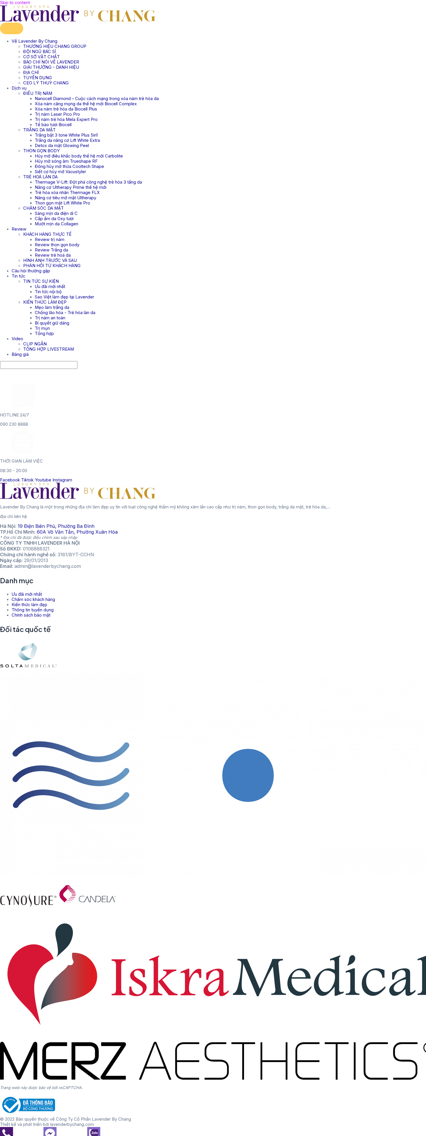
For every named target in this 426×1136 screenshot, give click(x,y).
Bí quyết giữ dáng (52, 323)
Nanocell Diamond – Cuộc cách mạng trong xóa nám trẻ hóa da (97, 98)
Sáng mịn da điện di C (56, 213)
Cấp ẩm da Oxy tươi (54, 218)
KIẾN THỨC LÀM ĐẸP (45, 302)
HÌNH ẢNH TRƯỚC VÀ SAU (50, 260)
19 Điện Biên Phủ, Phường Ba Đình (56, 526)
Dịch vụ (19, 88)
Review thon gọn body (57, 244)
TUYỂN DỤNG (37, 77)
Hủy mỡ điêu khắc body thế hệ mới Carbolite (79, 156)
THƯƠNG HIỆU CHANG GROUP (54, 46)
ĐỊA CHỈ (31, 72)
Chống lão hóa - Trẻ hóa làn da (65, 312)
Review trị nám (49, 239)
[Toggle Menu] (11, 28)
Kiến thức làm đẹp (29, 604)
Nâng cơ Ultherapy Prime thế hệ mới (70, 187)
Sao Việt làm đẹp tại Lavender (64, 297)
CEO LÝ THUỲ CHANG (46, 83)
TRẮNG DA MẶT (39, 130)
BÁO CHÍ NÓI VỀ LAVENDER (51, 62)
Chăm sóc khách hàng (33, 599)
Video (17, 338)
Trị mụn (42, 328)
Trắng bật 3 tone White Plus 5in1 (66, 135)
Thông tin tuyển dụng (33, 610)
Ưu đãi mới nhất (50, 286)
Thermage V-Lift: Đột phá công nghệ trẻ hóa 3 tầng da (88, 182)
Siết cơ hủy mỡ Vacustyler (60, 171)
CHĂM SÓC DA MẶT (43, 208)
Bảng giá (20, 354)
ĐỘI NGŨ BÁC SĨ (39, 51)
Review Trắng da (51, 250)
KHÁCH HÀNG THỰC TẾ (47, 234)
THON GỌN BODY (41, 150)
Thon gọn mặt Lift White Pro (62, 203)
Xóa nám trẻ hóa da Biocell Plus (66, 109)
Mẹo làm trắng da (52, 307)
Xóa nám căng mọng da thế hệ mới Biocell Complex (86, 103)
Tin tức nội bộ (48, 291)
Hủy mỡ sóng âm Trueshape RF (66, 161)
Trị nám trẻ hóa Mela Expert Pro (66, 119)
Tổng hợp (44, 333)
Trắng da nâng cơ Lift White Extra (67, 140)
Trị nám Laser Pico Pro (57, 114)
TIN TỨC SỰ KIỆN (41, 281)
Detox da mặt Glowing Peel (62, 145)
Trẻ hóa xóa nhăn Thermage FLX (67, 192)
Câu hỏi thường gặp (31, 270)
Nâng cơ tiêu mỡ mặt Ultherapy (65, 197)
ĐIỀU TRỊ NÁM (37, 93)
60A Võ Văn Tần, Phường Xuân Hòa (77, 532)
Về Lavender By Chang (34, 41)
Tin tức (18, 276)
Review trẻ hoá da (53, 255)
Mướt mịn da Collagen (56, 224)
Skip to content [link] (15, 2)
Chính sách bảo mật (31, 615)
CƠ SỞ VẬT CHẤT (41, 56)
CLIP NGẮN (35, 344)
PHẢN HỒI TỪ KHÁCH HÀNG (52, 265)
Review (19, 229)
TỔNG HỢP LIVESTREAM (48, 349)
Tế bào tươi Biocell (53, 124)
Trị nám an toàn (50, 317)
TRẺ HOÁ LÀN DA (40, 177)
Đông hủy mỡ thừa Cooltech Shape (69, 166)
